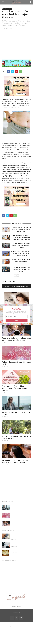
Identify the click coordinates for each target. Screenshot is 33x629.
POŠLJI (16, 320)
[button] (16, 309)
